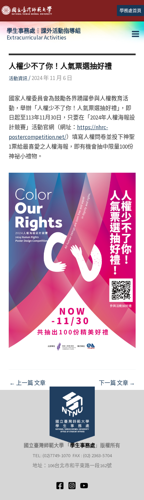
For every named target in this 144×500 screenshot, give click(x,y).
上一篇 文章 (27, 383)
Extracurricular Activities (44, 34)
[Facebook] (60, 486)
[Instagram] (72, 486)
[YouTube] (84, 486)
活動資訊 (18, 78)
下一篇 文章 (117, 383)
